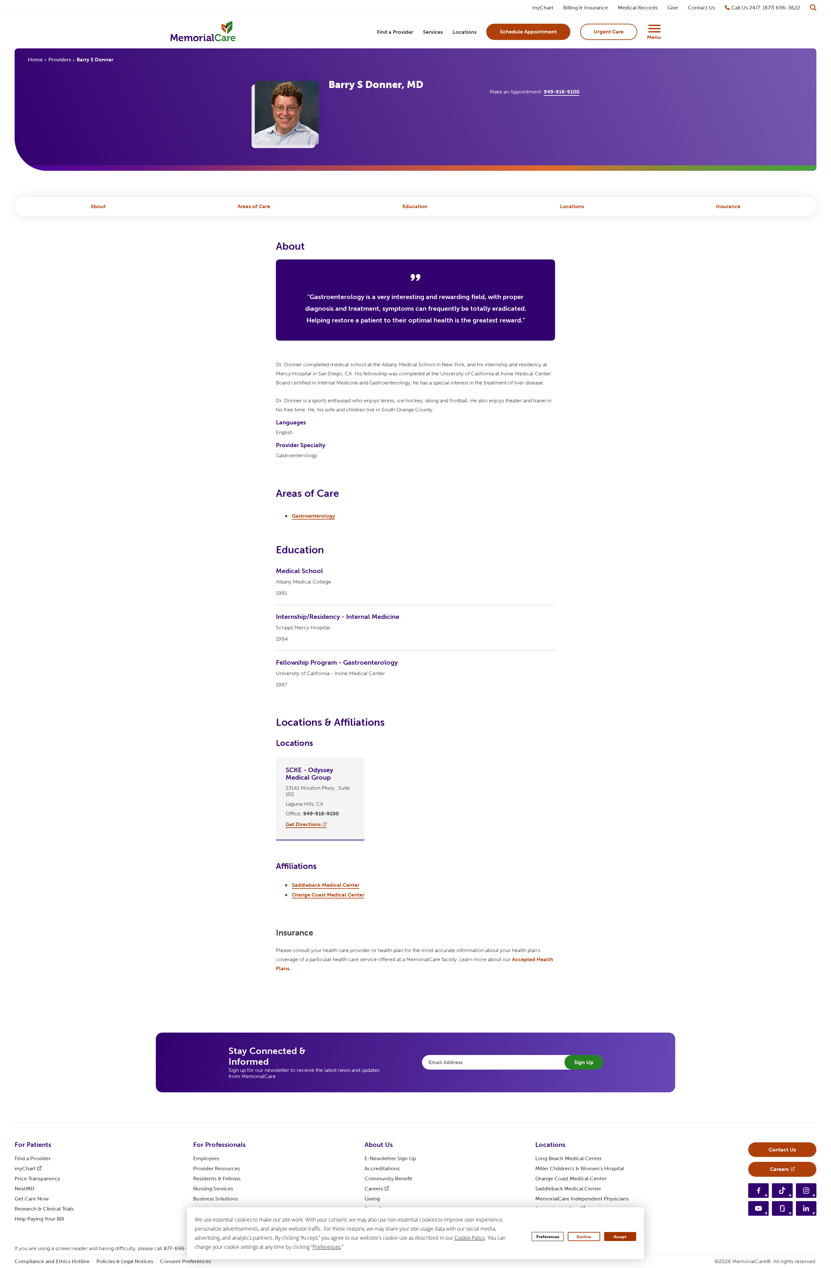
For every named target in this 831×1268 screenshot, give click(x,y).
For (33, 1145)
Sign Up (583, 1062)
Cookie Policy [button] (469, 1237)
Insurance (728, 206)
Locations (572, 206)
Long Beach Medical (568, 1158)
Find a (33, 1158)
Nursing (213, 1189)
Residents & (217, 1178)
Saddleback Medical (568, 1189)
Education (415, 206)
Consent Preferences (185, 1261)
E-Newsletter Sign (390, 1158)
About (98, 206)
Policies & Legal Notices (124, 1261)
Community (388, 1178)
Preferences (547, 1236)
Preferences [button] (327, 1246)
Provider (216, 1168)
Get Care (32, 1199)
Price (37, 1178)
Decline (584, 1236)
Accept (620, 1236)
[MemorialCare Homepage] (202, 32)
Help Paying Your (39, 1219)
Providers (59, 59)
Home (35, 59)
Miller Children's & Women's (579, 1168)
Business (215, 1199)
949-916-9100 (561, 92)
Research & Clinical (44, 1209)
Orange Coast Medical (571, 1178)
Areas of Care (254, 206)
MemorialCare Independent (582, 1199)
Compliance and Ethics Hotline (52, 1261)
